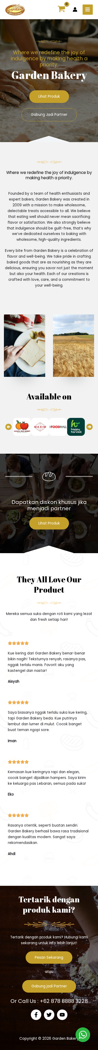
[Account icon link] (75, 9)
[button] (8, 426)
